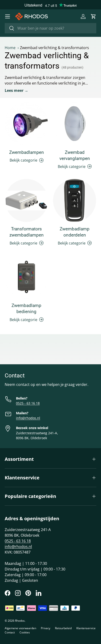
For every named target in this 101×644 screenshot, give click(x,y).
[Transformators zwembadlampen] (26, 200)
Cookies (24, 632)
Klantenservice (86, 628)
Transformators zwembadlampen (26, 232)
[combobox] (50, 28)
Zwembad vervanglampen (74, 155)
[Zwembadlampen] (26, 123)
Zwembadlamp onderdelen (74, 232)
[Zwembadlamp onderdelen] (74, 200)
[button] (93, 16)
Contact (10, 632)
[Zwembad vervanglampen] (74, 123)
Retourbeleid (63, 628)
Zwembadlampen (26, 152)
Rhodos (20, 621)
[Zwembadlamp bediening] (26, 277)
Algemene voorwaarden (20, 628)
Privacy (45, 628)
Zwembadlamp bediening (26, 308)
